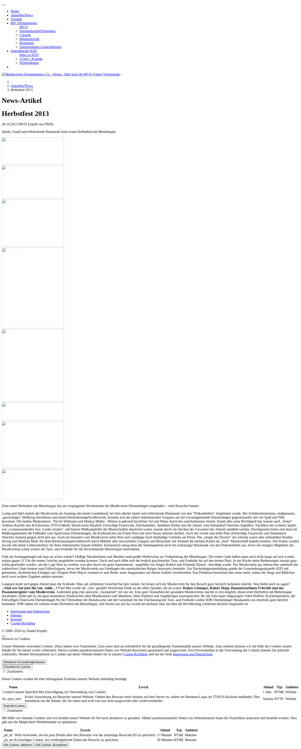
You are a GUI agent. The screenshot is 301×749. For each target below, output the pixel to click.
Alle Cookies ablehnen (18, 745)
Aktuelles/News (22, 15)
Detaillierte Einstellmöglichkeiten (24, 662)
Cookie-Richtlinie (23, 623)
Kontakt (16, 619)
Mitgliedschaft (29, 39)
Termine (16, 19)
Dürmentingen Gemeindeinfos (40, 47)
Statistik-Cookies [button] (14, 705)
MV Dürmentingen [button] (24, 23)
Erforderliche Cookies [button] (17, 666)
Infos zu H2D (29, 55)
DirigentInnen (29, 63)
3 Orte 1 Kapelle (31, 59)
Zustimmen (14, 671)
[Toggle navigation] (3, 5)
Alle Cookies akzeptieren (51, 745)
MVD (23, 27)
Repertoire (26, 43)
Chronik (25, 35)
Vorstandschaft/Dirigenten (37, 31)
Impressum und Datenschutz (30, 611)
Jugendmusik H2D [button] (24, 51)
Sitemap (16, 615)
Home (15, 11)
